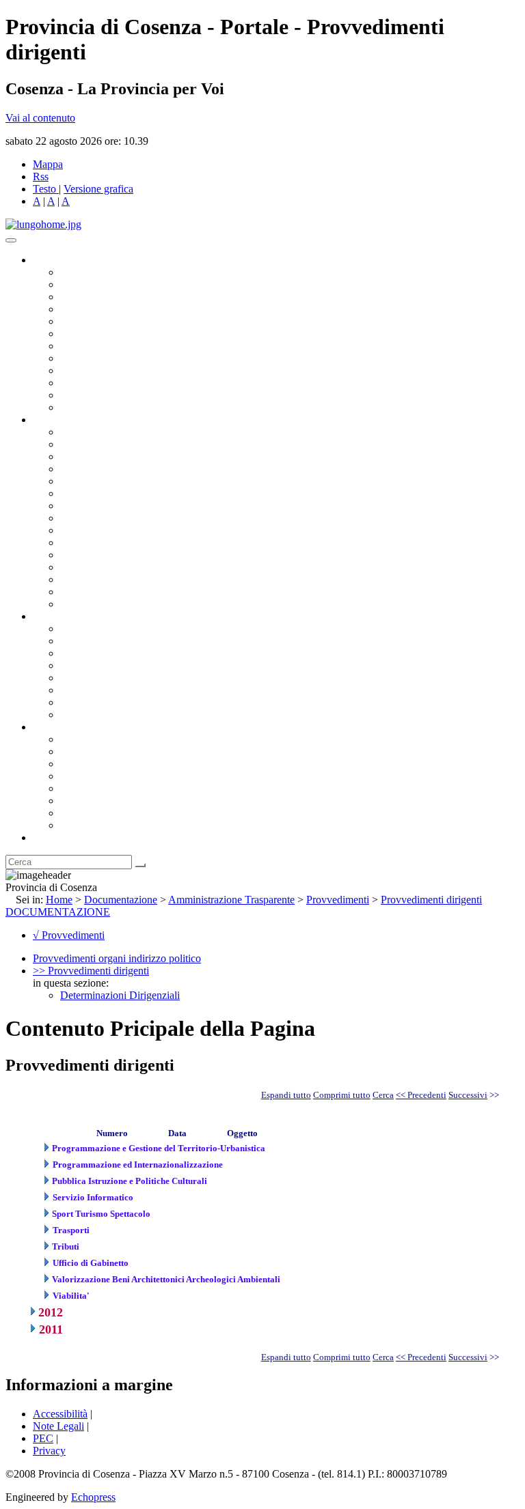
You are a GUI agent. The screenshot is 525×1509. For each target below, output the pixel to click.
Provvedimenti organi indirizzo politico (117, 958)
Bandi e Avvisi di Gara (109, 641)
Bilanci (75, 665)
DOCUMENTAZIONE (57, 912)
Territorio (80, 788)
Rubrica (49, 837)
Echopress (93, 1497)
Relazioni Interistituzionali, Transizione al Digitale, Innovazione (197, 493)
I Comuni (80, 800)
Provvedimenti (337, 899)
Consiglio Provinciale (106, 284)
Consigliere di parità (103, 346)
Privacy (49, 1450)
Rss (41, 176)
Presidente (82, 272)
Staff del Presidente (102, 604)
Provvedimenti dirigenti (431, 899)
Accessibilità (60, 1414)
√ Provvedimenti (69, 935)
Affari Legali (88, 481)
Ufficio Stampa (93, 383)
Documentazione (68, 616)
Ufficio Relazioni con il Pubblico (131, 370)
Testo (44, 189)
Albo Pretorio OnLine (107, 628)
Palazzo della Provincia (110, 751)
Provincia (53, 727)
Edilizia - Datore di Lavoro (118, 567)
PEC (43, 1438)
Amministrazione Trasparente (123, 677)
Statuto (75, 702)
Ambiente (81, 555)
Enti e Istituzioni (95, 825)
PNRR (75, 518)
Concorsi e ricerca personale (121, 653)
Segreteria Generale (102, 591)
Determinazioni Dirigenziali (120, 995)
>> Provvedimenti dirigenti (91, 970)
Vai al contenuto (40, 118)
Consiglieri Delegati (103, 296)
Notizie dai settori (98, 395)
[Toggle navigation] (10, 240)
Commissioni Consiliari (110, 321)
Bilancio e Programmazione (120, 456)
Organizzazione (66, 419)
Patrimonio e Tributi (103, 505)
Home (59, 899)
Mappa (48, 164)
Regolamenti (87, 714)
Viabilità (78, 579)
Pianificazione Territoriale (115, 542)
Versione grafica (98, 189)
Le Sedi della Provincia (110, 764)
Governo (51, 260)
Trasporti (79, 530)
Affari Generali (93, 444)
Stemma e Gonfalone (105, 739)
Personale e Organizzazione (120, 469)
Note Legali (58, 1426)
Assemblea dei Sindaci (109, 309)
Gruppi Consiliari (97, 333)
